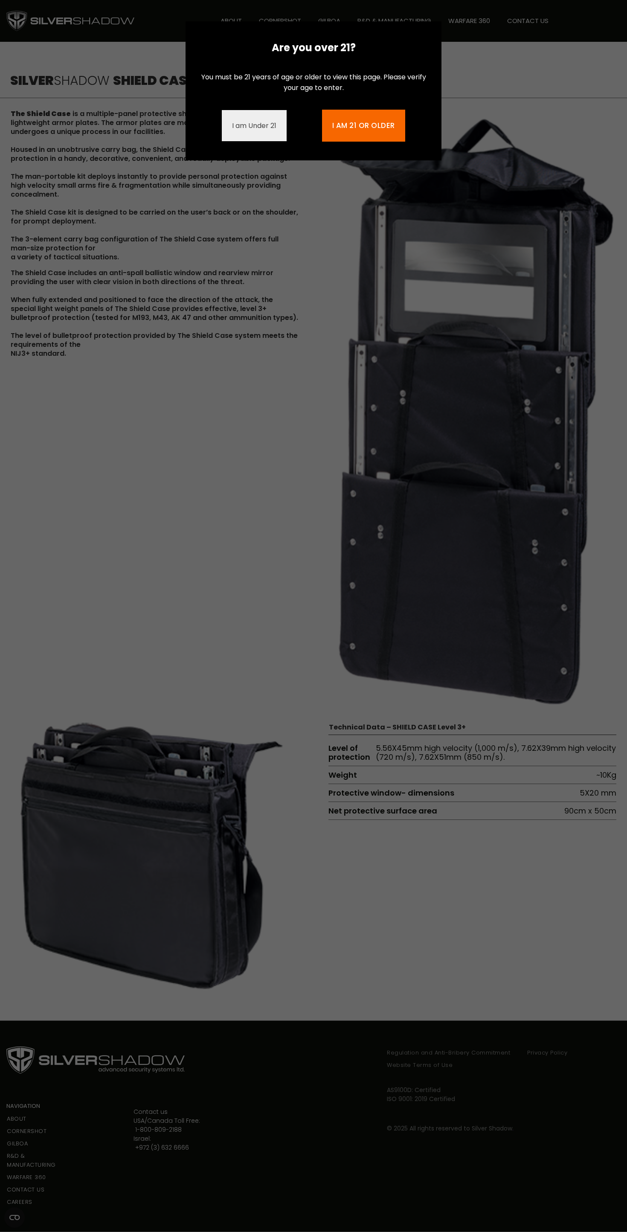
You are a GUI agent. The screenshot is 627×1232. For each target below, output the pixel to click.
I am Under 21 (254, 126)
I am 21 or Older (363, 125)
